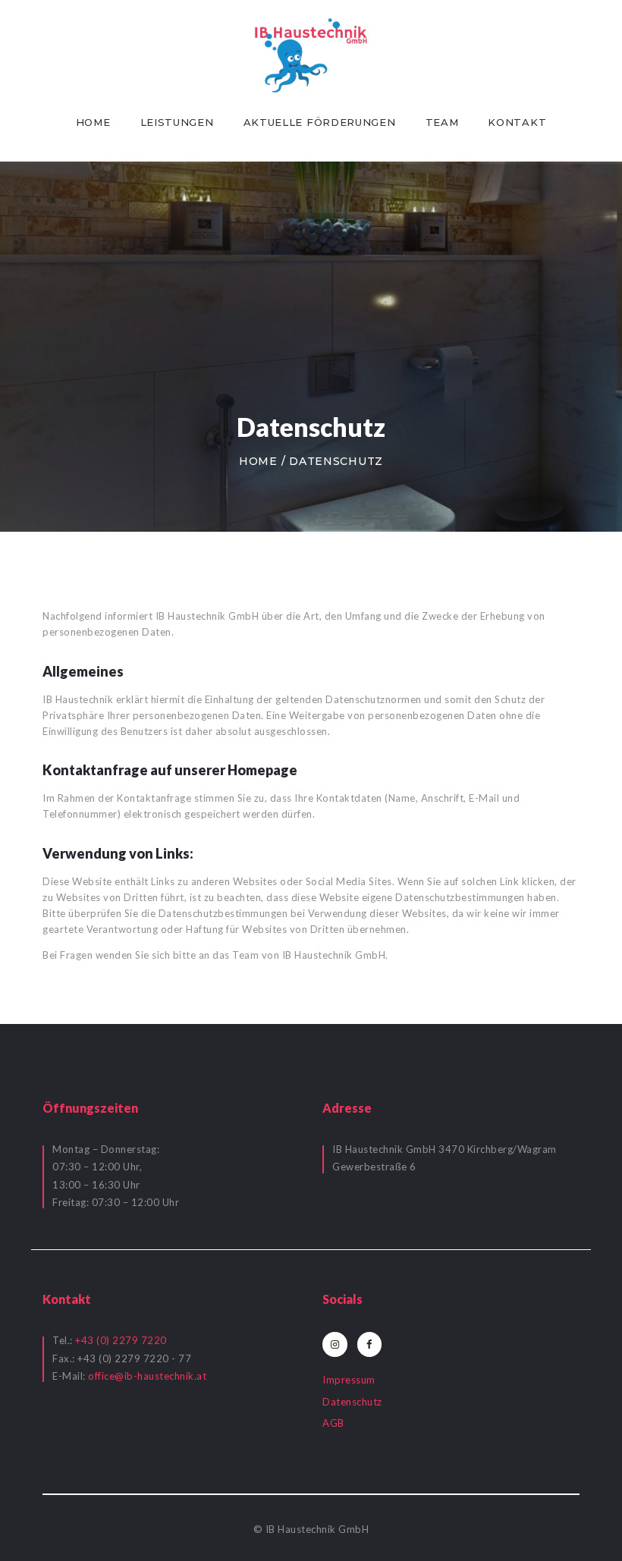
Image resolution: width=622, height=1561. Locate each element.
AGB (333, 1423)
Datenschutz (352, 1402)
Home (258, 461)
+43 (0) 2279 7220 (121, 1340)
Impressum (348, 1380)
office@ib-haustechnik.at (147, 1376)
